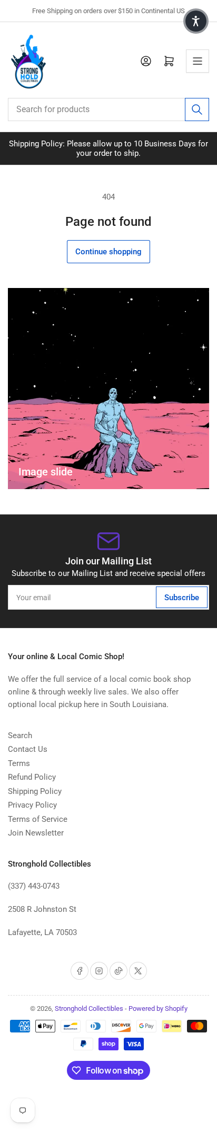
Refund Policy (32, 777)
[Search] (197, 109)
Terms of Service (37, 819)
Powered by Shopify (158, 1008)
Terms (19, 763)
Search (20, 735)
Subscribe (181, 597)
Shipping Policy (35, 791)
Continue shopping (108, 251)
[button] (196, 21)
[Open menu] (197, 61)
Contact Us (27, 749)
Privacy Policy (32, 805)
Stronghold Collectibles (89, 1008)
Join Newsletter (36, 833)
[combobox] (108, 109)
